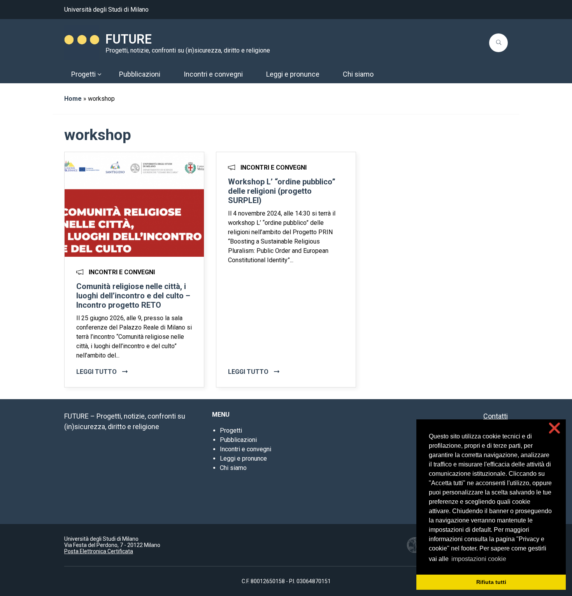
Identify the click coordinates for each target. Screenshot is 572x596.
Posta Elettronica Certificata (98, 551)
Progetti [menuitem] (83, 74)
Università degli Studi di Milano (106, 9)
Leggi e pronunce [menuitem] (292, 74)
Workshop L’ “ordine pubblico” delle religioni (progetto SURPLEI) (281, 191)
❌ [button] (554, 428)
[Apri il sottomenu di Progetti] (99, 74)
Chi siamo (233, 468)
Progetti (231, 430)
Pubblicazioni (238, 439)
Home (73, 98)
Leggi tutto (97, 371)
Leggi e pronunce (243, 458)
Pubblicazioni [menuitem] (139, 74)
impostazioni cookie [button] (478, 559)
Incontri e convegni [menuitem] (213, 74)
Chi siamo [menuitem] (358, 74)
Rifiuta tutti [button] (491, 582)
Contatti (495, 416)
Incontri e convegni (245, 449)
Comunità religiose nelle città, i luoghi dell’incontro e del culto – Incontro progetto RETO (133, 296)
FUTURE (128, 39)
